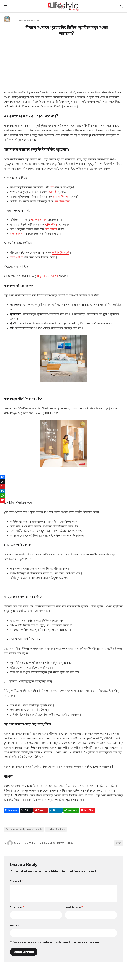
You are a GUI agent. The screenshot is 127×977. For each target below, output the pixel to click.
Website (14, 925)
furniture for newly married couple (24, 829)
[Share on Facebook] (2, 477)
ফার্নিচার (118, 843)
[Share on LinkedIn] (2, 491)
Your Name (17, 907)
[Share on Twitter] (2, 481)
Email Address (74, 907)
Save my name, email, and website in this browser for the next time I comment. (56, 942)
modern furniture (56, 829)
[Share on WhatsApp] (2, 495)
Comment (16, 881)
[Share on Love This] (2, 500)
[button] (5, 6)
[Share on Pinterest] (2, 486)
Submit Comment (24, 951)
